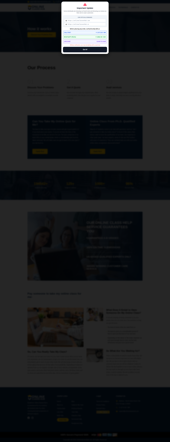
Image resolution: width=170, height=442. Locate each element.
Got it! (85, 49)
